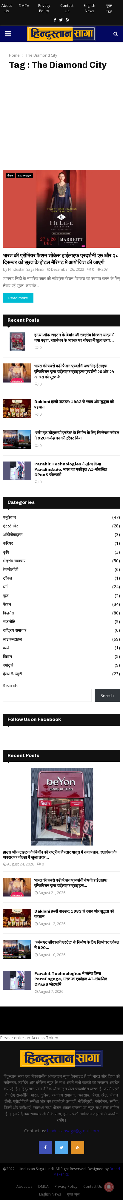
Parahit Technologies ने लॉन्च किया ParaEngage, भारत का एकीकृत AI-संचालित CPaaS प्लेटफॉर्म (70, 469)
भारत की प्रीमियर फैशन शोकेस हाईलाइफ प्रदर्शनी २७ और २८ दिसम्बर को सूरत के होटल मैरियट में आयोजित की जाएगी (61, 259)
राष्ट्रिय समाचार (14, 630)
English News (89, 8)
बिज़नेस (8, 613)
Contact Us (66, 8)
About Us (6, 8)
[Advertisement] (61, 120)
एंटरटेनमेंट (10, 526)
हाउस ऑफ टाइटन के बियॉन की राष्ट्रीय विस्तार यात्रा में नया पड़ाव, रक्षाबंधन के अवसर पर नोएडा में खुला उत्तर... (74, 337)
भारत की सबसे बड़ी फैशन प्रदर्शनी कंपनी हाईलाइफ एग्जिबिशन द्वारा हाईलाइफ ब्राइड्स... (70, 883)
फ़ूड (6, 595)
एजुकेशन (9, 517)
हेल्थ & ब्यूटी (12, 673)
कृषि (6, 552)
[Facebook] (45, 1147)
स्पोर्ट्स (8, 665)
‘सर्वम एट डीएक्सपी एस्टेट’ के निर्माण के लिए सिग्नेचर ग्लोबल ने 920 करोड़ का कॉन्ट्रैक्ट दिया (76, 435)
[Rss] (77, 1147)
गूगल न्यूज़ (109, 8)
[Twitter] (61, 1147)
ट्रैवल (7, 578)
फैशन (10, 175)
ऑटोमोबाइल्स (12, 534)
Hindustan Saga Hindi (26, 269)
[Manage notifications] (109, 1187)
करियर (8, 543)
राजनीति (9, 621)
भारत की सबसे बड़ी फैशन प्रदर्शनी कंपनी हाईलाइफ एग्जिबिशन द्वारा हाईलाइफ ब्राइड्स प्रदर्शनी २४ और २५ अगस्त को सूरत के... (74, 371)
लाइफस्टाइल (24, 175)
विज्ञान (7, 656)
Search (10, 685)
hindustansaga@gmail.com (73, 1131)
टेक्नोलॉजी (10, 569)
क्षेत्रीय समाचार (14, 560)
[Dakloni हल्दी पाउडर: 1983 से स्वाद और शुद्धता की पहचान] (17, 408)
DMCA (24, 5)
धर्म (5, 586)
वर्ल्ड (6, 648)
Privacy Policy (44, 8)
